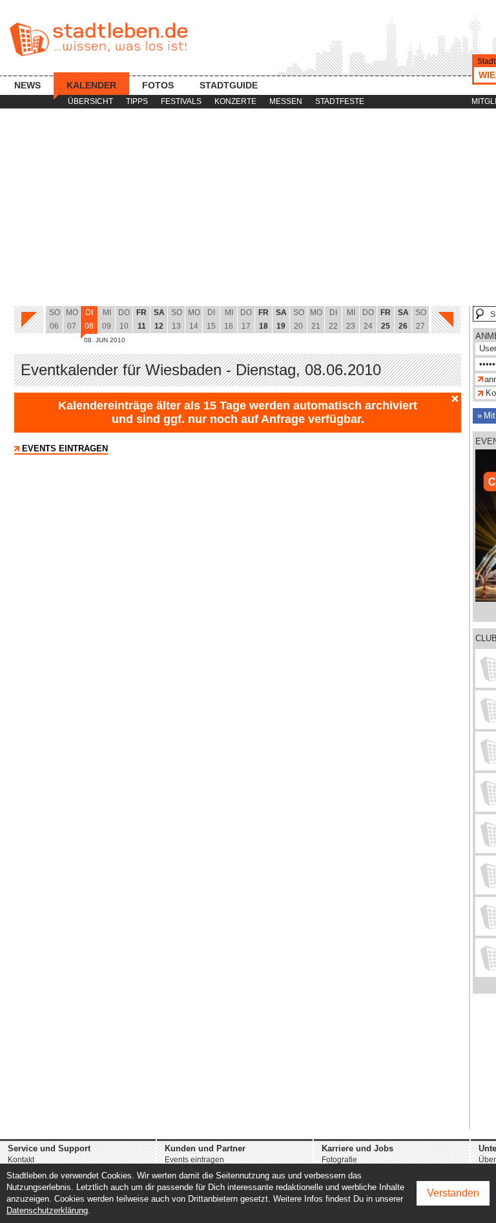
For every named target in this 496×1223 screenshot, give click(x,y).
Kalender (91, 85)
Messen (285, 101)
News (27, 85)
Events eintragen (65, 448)
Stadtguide (229, 85)
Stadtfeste (339, 101)
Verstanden (453, 1192)
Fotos (158, 85)
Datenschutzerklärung (47, 1210)
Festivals (181, 101)
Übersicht (90, 101)
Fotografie (339, 1159)
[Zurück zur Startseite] (98, 39)
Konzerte (235, 101)
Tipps (137, 101)
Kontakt (21, 1159)
